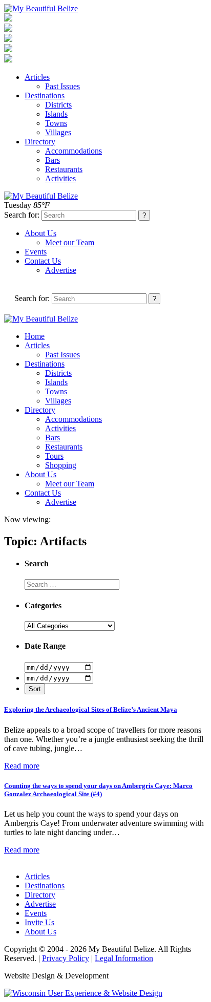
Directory (40, 141)
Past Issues (62, 86)
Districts (58, 104)
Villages (58, 132)
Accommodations (73, 150)
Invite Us (39, 922)
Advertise (60, 270)
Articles (37, 77)
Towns (56, 123)
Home (35, 336)
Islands (56, 114)
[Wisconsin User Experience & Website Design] (83, 993)
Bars (52, 160)
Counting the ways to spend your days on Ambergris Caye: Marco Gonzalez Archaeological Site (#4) (98, 790)
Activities (60, 178)
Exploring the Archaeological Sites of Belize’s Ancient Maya (90, 709)
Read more (21, 765)
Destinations (45, 95)
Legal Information (124, 958)
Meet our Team (69, 242)
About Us (40, 233)
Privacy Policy (65, 958)
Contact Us (43, 261)
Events (36, 251)
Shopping (60, 465)
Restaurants (63, 169)
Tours (54, 456)
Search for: (21, 214)
